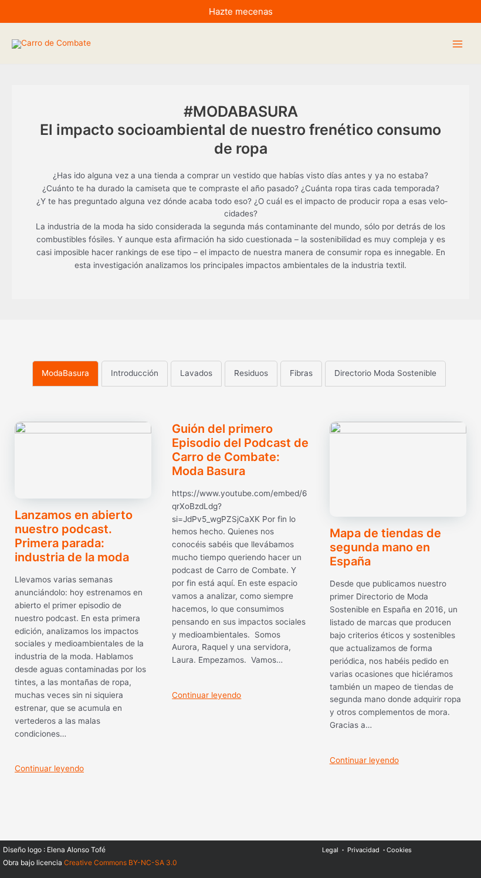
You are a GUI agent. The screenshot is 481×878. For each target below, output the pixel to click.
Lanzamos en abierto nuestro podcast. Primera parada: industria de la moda (74, 536)
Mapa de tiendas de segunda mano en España (385, 547)
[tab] (65, 374)
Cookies (399, 850)
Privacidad (363, 850)
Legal (330, 850)
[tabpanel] (240, 603)
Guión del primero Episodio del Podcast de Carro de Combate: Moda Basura (240, 450)
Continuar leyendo (49, 768)
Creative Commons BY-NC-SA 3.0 (120, 862)
